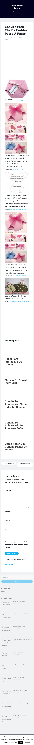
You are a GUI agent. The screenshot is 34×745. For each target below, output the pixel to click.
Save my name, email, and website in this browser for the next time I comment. (16, 544)
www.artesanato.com (19, 276)
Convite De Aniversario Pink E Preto (21, 613)
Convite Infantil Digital (18, 677)
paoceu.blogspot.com (21, 100)
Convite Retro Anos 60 (18, 664)
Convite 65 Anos (9, 463)
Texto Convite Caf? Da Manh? (20, 690)
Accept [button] (20, 742)
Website (7, 530)
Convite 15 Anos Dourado (19, 601)
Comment (8, 490)
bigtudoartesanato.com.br (17, 209)
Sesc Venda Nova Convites (19, 626)
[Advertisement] (17, 60)
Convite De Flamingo (18, 652)
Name (7, 511)
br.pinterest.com (18, 169)
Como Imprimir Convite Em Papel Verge (22, 703)
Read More (27, 742)
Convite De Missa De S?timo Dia (20, 715)
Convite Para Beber (25, 463)
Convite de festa (17, 7)
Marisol (20, 37)
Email (7, 521)
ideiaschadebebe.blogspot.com (19, 301)
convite (6, 39)
